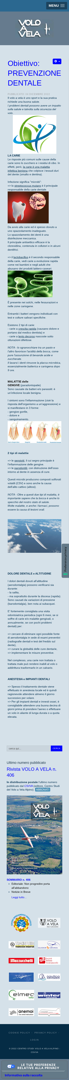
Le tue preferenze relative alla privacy (38, 1066)
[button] (56, 5)
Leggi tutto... (19, 897)
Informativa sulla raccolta (23, 1075)
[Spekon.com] (21, 1012)
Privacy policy (45, 1033)
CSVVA (28, 785)
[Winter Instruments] (49, 995)
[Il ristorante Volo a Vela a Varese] (49, 923)
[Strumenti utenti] (57, 61)
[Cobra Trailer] (49, 1012)
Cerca (56, 748)
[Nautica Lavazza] (49, 977)
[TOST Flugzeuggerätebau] (21, 977)
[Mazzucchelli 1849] (21, 960)
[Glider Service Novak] (49, 944)
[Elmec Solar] (21, 995)
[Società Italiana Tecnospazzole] (49, 961)
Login (34, 1040)
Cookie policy (19, 1033)
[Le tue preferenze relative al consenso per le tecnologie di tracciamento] (65, 561)
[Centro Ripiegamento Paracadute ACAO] (21, 923)
